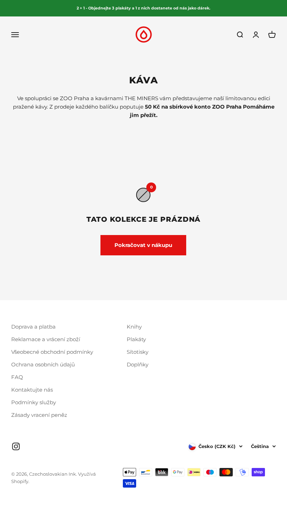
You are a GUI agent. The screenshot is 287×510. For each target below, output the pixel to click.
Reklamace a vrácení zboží (45, 339)
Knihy (134, 326)
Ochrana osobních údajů (43, 364)
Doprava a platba (33, 326)
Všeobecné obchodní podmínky (52, 352)
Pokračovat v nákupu (143, 245)
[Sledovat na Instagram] (16, 446)
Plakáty (136, 339)
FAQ (17, 377)
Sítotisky (137, 352)
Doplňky (137, 364)
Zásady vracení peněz (39, 415)
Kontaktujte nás (32, 389)
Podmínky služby (33, 402)
